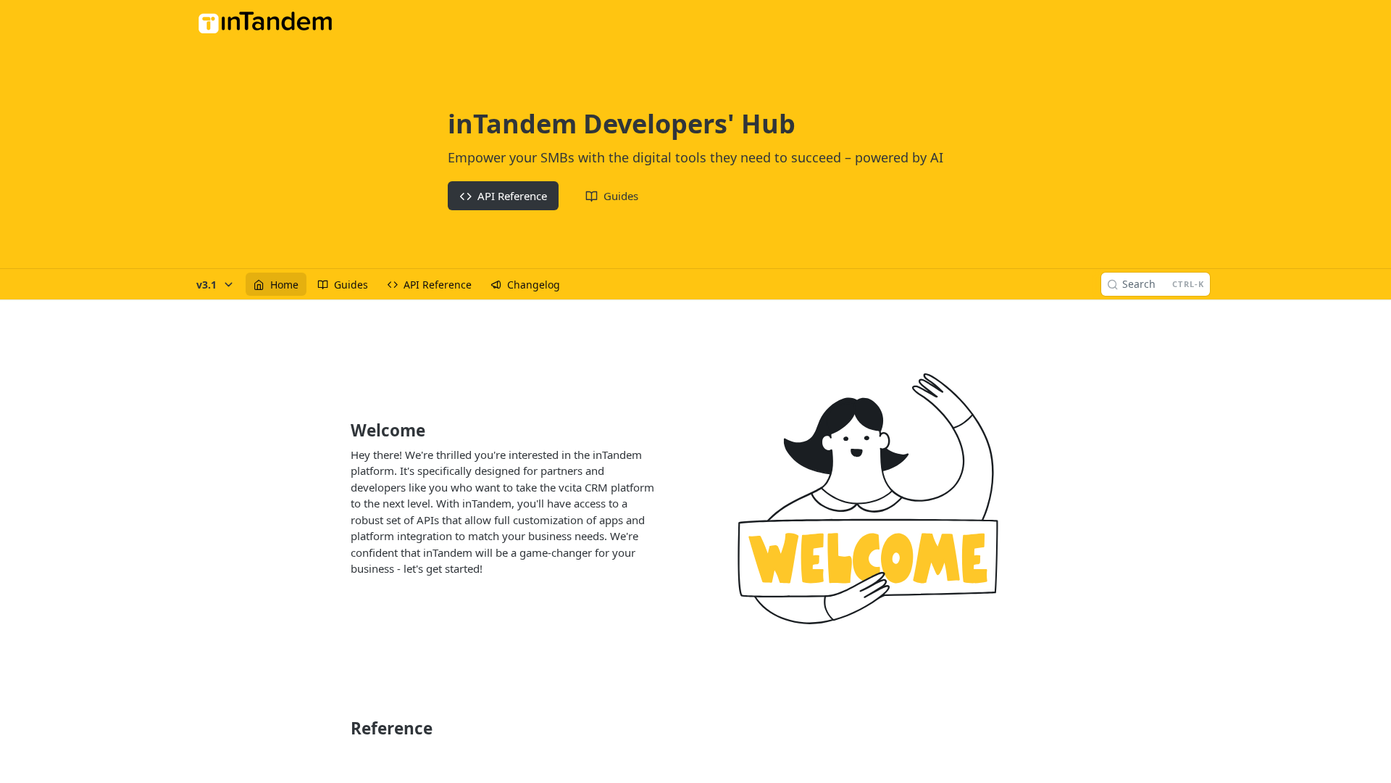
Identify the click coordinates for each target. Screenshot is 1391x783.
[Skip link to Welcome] (341, 430)
